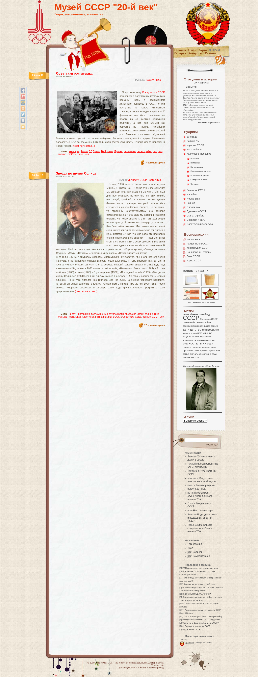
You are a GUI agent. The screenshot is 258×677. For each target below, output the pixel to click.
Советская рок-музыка (74, 73)
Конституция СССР (198, 247)
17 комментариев (154, 325)
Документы (193, 141)
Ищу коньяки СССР (191, 629)
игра (199, 333)
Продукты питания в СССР (197, 626)
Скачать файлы (196, 215)
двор (207, 326)
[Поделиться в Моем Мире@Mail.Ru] (23, 102)
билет (72, 314)
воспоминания (99, 314)
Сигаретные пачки (199, 180)
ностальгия (74, 316)
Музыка (118, 151)
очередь (187, 347)
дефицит (206, 330)
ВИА (103, 151)
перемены (130, 151)
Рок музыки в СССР (153, 92)
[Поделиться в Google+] (23, 96)
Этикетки (194, 184)
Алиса (84, 151)
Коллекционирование (199, 153)
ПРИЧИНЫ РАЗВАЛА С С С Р (196, 594)
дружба (215, 330)
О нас (192, 50)
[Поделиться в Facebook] (23, 90)
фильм (186, 357)
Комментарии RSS (147, 667)
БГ (90, 151)
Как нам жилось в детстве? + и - (199, 584)
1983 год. (189, 613)
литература (200, 340)
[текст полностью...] (84, 146)
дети (186, 329)
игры (194, 336)
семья (186, 354)
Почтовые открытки (199, 175)
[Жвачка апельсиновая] (192, 299)
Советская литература (200, 224)
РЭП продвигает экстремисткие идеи (200, 568)
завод (194, 333)
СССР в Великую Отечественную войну (203, 616)
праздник (211, 347)
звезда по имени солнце (139, 314)
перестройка (144, 151)
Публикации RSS (126, 667)
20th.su (154, 665)
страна (79, 154)
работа (197, 350)
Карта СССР (194, 260)
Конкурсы (195, 53)
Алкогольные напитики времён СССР (203, 610)
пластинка (88, 316)
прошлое (188, 350)
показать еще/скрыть (209, 122)
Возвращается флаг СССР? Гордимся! (201, 620)
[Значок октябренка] (210, 299)
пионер (202, 347)
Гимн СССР (193, 256)
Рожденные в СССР (198, 243)
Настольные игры (203, 510)
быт (202, 322)
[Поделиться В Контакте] (23, 120)
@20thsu (189, 643)
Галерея (180, 53)
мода (185, 343)
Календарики (196, 167)
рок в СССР (114, 316)
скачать (194, 354)
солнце (147, 316)
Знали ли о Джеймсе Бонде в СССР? (200, 623)
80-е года (192, 136)
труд (214, 354)
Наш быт (192, 194)
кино (110, 151)
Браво (96, 151)
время (201, 326)
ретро (98, 316)
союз (201, 354)
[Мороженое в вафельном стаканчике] (210, 286)
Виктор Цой (83, 314)
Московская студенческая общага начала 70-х (199, 496)
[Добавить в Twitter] (23, 114)
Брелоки (194, 158)
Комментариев (198, 556)
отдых (210, 343)
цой (87, 154)
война (208, 322)
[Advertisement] (105, 87)
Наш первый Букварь (199, 252)
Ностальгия (154, 180)
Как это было (153, 80)
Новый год (204, 314)
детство (195, 329)
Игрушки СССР (195, 145)
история (202, 336)
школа (194, 357)
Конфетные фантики (200, 171)
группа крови (116, 314)
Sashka (159, 662)
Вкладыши (195, 163)
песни (195, 347)
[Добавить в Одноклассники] (23, 108)
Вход (190, 548)
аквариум (74, 151)
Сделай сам (193, 207)
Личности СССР (137, 180)
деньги (214, 326)
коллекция (188, 340)
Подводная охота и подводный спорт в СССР (202, 517)
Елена (191, 456)
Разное (191, 203)
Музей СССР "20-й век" (106, 7)
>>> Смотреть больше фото (201, 303)
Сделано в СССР (196, 211)
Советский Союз (131, 316)
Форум (214, 50)
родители (215, 350)
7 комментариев (155, 162)
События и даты (196, 219)
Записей (195, 552)
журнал (186, 333)
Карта (203, 50)
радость (206, 350)
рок (155, 151)
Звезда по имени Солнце (76, 173)
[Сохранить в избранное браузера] (23, 126)
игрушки (187, 336)
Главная (180, 50)
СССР (71, 154)
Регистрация (194, 544)
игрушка (207, 333)
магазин (210, 340)
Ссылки (210, 53)
